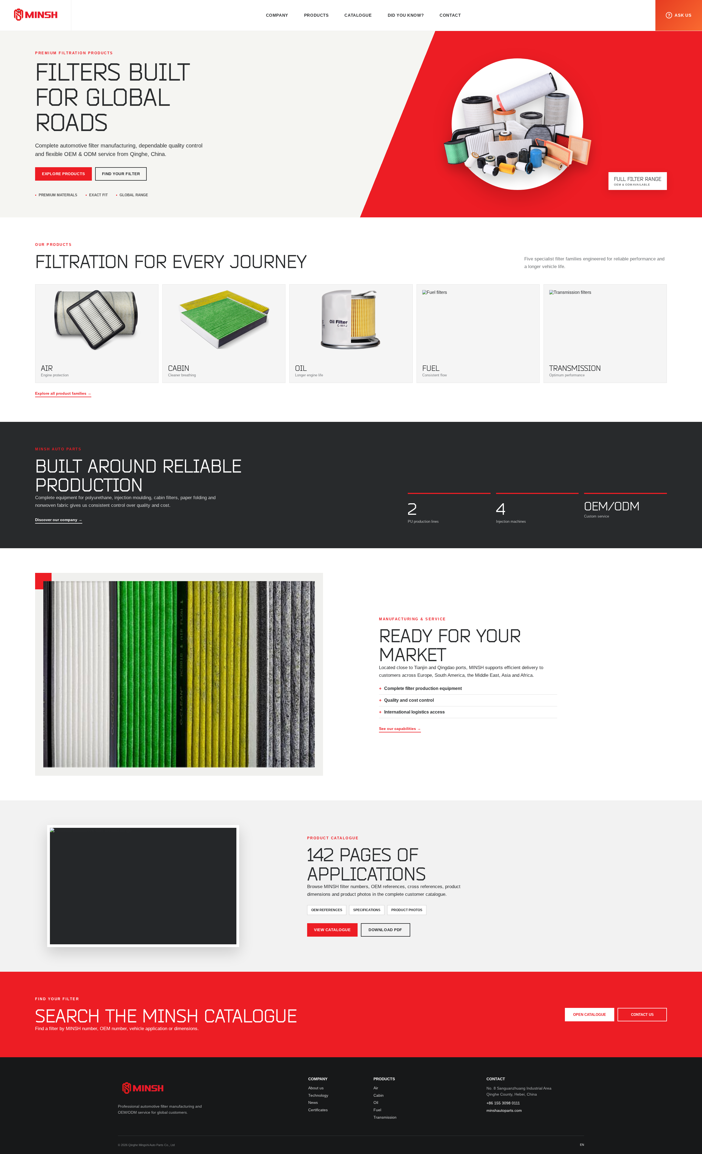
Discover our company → (58, 520)
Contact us (642, 1015)
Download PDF (385, 930)
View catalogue (332, 930)
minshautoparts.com (504, 1110)
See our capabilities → (400, 728)
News (313, 1103)
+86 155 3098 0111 (503, 1103)
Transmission (385, 1117)
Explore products (63, 174)
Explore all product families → (63, 393)
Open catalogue (589, 1015)
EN (582, 1144)
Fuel (377, 1110)
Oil (375, 1103)
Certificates (318, 1110)
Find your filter (121, 174)
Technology (318, 1095)
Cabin (378, 1095)
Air (375, 1088)
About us (316, 1088)
